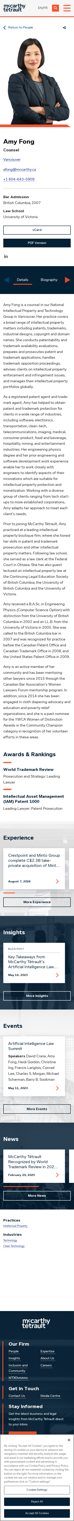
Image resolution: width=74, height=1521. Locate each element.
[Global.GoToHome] (14, 8)
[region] (37, 1477)
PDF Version (37, 243)
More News (37, 1196)
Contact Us (17, 1396)
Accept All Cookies (37, 1513)
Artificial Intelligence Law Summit (31, 1046)
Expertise (47, 1351)
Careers (46, 1365)
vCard (37, 230)
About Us (47, 1358)
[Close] (69, 1440)
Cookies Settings (37, 1490)
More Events (37, 1109)
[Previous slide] (6, 280)
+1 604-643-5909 (19, 179)
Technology (10, 1240)
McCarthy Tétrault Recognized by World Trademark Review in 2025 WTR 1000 (32, 1162)
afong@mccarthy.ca (19, 170)
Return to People (20, 27)
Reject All (37, 1501)
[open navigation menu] (67, 8)
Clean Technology (14, 1246)
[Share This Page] (64, 28)
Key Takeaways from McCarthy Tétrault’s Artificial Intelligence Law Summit (31, 962)
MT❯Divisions (18, 1378)
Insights (14, 1358)
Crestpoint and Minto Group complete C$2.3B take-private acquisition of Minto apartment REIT (34, 860)
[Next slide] (68, 280)
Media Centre (50, 1396)
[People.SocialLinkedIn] (6, 256)
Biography (49, 280)
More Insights (37, 996)
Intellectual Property (15, 1226)
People (14, 1351)
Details (22, 280)
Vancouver (12, 160)
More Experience (37, 902)
